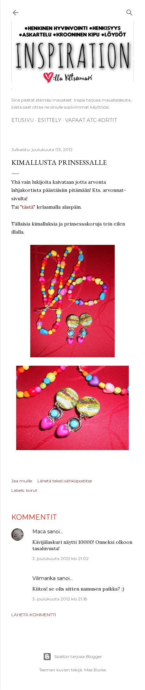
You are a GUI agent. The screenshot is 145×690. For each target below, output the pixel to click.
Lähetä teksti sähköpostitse (64, 480)
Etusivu (22, 120)
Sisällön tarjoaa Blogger (78, 656)
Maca (39, 531)
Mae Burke (95, 669)
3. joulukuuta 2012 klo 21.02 (60, 558)
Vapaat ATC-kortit (91, 120)
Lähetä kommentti (33, 614)
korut (31, 490)
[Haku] (129, 11)
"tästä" (28, 207)
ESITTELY (49, 120)
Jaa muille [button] (21, 480)
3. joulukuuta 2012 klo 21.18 (59, 598)
